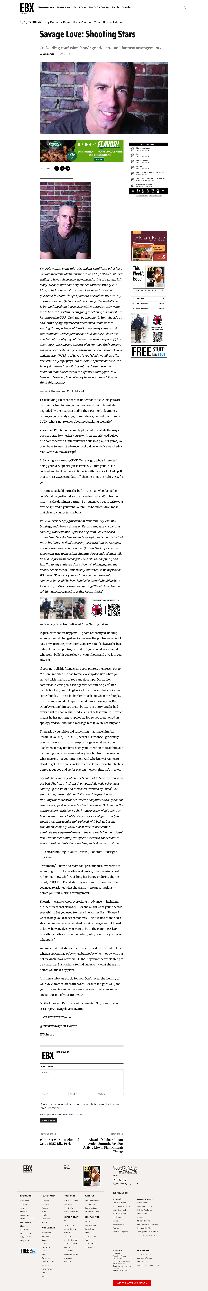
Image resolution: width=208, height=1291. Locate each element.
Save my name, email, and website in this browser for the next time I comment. (80, 1106)
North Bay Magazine (120, 1232)
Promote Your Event (92, 1212)
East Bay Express (119, 1203)
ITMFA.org (47, 1034)
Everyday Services (70, 1240)
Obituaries (24, 1226)
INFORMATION (26, 1196)
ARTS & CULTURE (48, 1228)
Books (44, 1240)
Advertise (23, 1208)
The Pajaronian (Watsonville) (148, 1232)
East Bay (116, 1228)
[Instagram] (120, 1180)
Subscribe (24, 1204)
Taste (87, 1240)
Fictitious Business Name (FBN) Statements (122, 1262)
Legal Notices (118, 1259)
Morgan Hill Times (144, 1221)
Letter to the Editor (27, 1219)
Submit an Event (91, 1208)
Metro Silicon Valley (120, 1210)
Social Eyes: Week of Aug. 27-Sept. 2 (67, 22)
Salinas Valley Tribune (145, 1228)
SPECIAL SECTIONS (93, 1217)
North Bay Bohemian (120, 1214)
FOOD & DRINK (69, 1196)
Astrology (45, 1236)
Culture (44, 1244)
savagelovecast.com (69, 1008)
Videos (44, 1272)
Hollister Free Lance (144, 1210)
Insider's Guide (90, 1229)
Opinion (45, 1215)
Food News (68, 1204)
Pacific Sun (117, 1217)
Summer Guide (90, 1236)
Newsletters (24, 1201)
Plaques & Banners (27, 1241)
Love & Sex (46, 1247)
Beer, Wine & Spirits (71, 1201)
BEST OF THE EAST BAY (71, 1219)
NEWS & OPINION (48, 1196)
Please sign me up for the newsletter (53, 1115)
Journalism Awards (144, 1258)
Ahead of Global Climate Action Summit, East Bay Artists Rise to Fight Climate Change (103, 1145)
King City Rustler (143, 1214)
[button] (184, 7)
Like (163, 298)
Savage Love (46, 1258)
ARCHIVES (67, 1167)
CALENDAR (89, 1196)
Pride (87, 1233)
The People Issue (91, 1247)
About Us (23, 1212)
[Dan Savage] (48, 1055)
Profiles (45, 1222)
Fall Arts (88, 1222)
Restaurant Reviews (71, 1212)
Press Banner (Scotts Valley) (147, 1224)
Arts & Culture (69, 1225)
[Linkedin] (67, 168)
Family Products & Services (70, 1245)
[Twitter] (62, 168)
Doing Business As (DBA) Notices (122, 1267)
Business (45, 1201)
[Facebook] (56, 168)
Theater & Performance (47, 1267)
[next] (25, 22)
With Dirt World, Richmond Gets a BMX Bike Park (59, 1141)
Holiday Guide (90, 1225)
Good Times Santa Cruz (121, 1206)
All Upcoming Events (92, 1201)
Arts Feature (46, 1233)
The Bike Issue (90, 1244)
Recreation (68, 1258)
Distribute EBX (25, 1233)
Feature (45, 1208)
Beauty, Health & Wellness (70, 1231)
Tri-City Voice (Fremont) (146, 1235)
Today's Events (90, 1204)
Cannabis (45, 1204)
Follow (162, 303)
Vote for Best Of (26, 1237)
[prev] (21, 22)
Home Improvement (71, 1254)
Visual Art (45, 1276)
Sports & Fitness (48, 1262)
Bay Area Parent (119, 1224)
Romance (67, 1262)
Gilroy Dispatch (143, 1203)
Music (44, 1254)
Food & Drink (68, 1251)
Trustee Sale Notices (120, 1271)
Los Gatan (141, 1217)
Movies (44, 1251)
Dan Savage (48, 54)
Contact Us (24, 1215)
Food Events (68, 1208)
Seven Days (46, 1219)
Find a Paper (25, 1230)
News (44, 1212)
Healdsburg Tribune (144, 1206)
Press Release (25, 1222)
